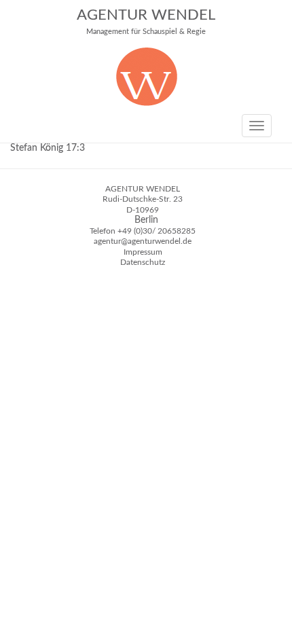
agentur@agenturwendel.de (142, 241)
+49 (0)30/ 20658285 (156, 231)
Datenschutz (142, 262)
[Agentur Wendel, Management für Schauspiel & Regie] (146, 103)
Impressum (143, 252)
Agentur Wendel (146, 21)
